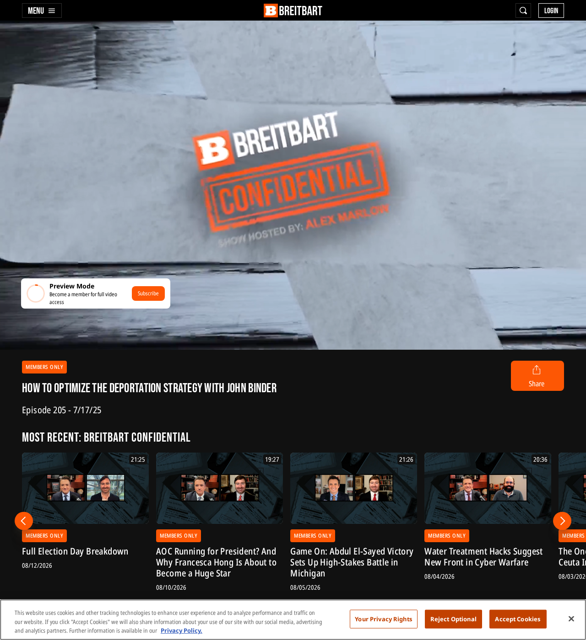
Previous (24, 521)
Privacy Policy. (181, 630)
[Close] (571, 618)
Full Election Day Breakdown (75, 551)
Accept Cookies (518, 618)
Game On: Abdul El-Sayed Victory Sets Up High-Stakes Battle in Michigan (351, 562)
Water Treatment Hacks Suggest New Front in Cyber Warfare (483, 557)
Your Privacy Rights (383, 618)
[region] (293, 619)
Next (562, 521)
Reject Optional (453, 618)
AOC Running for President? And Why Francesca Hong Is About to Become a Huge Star (216, 562)
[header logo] (293, 10)
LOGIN (551, 11)
